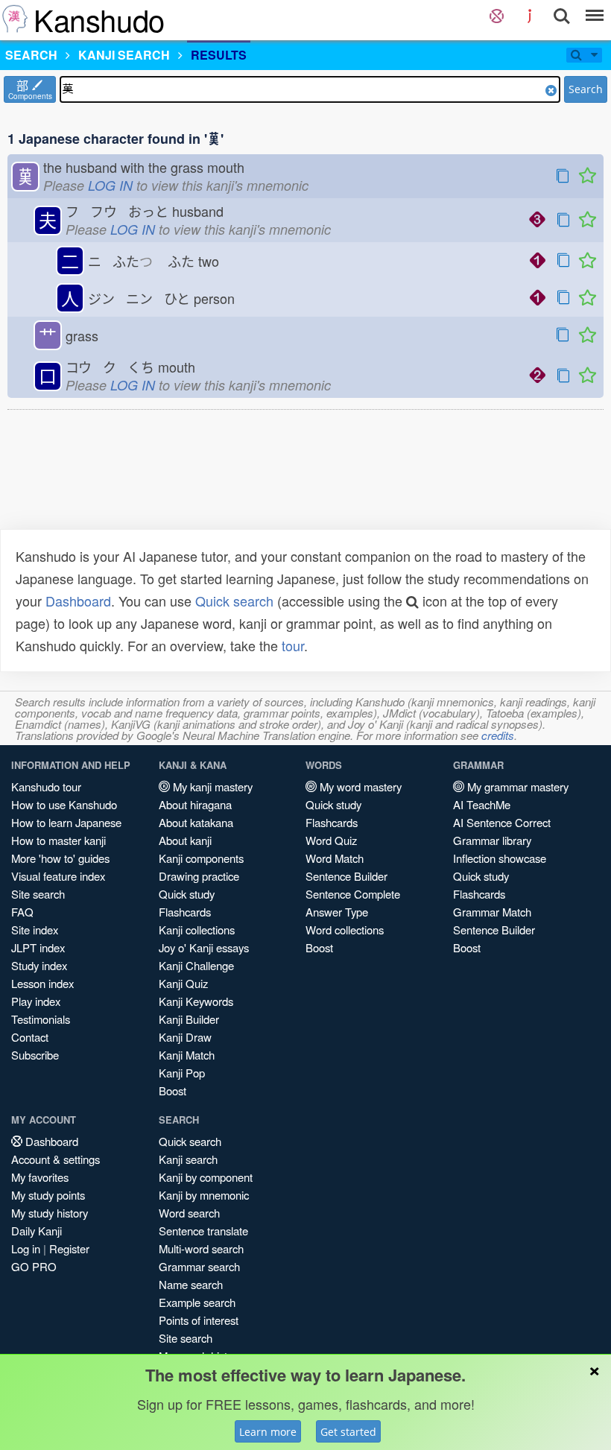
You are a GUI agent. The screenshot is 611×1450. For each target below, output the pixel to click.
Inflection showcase (499, 858)
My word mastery (359, 786)
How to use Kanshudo (64, 804)
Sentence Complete (353, 894)
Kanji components (201, 858)
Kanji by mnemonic (204, 1195)
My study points (48, 1195)
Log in (25, 1248)
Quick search (234, 600)
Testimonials (40, 1019)
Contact (29, 1037)
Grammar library (492, 840)
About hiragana (195, 804)
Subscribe (35, 1055)
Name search (191, 1284)
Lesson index (42, 983)
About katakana (196, 822)
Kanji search (188, 1159)
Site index (34, 929)
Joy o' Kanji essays (204, 947)
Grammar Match (492, 911)
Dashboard (78, 600)
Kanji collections (197, 929)
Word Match (335, 858)
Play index (35, 1001)
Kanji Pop (182, 1072)
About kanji (185, 840)
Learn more (268, 1432)
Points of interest (198, 1320)
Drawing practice (199, 876)
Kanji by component (206, 1177)
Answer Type (337, 911)
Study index (39, 965)
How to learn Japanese (66, 822)
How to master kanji (58, 840)
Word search (189, 1213)
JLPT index (38, 947)
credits (497, 735)
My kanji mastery (211, 786)
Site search (38, 894)
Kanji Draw (185, 1037)
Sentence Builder (346, 876)
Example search (197, 1302)
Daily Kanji (36, 1230)
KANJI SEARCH (124, 54)
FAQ (22, 911)
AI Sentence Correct (502, 822)
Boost (172, 1090)
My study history (49, 1213)
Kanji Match (187, 1055)
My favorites (40, 1177)
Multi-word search (201, 1248)
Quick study (187, 894)
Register (69, 1248)
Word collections (345, 929)
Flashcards (185, 911)
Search (586, 89)
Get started (348, 1432)
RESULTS (219, 54)
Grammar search (199, 1266)
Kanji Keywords (196, 1001)
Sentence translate (203, 1230)
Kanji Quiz (183, 983)
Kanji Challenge (196, 965)
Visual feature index (58, 876)
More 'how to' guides (60, 858)
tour (293, 645)
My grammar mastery (516, 786)
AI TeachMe (481, 804)
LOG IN (110, 185)
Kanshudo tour (46, 786)
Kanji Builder (189, 1019)
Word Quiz (331, 840)
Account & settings (55, 1159)
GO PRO (34, 1266)
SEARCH (31, 54)
